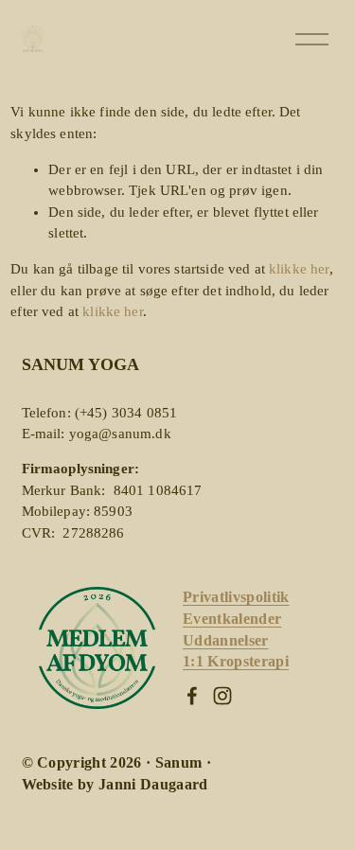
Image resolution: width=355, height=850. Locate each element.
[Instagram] (222, 695)
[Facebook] (192, 695)
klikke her (299, 268)
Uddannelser (226, 640)
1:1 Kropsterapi (236, 661)
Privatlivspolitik (236, 597)
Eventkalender (232, 619)
